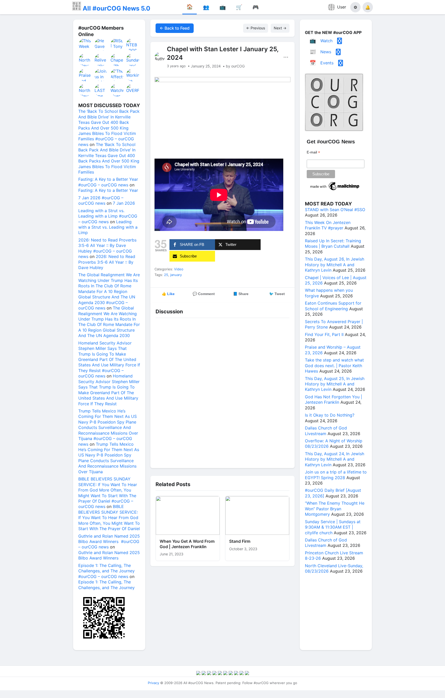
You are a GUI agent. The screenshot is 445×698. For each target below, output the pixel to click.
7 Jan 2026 (124, 203)
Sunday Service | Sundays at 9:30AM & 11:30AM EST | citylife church (333, 527)
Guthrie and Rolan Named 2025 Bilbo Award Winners (109, 555)
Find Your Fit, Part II (324, 334)
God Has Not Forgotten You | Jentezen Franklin (333, 399)
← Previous (255, 28)
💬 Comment (204, 294)
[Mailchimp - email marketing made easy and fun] (335, 190)
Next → (280, 28)
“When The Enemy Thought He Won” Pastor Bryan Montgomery (334, 509)
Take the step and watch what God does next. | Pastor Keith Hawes (334, 365)
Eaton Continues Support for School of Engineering (333, 305)
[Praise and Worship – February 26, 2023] (85, 74)
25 (166, 275)
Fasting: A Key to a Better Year (108, 190)
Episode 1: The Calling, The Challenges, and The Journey (106, 584)
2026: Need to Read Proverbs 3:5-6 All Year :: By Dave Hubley (106, 262)
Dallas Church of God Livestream (326, 430)
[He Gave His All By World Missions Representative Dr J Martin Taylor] (101, 44)
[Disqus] (222, 391)
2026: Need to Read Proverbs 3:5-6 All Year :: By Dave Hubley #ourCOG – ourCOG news (107, 248)
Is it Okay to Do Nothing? (329, 415)
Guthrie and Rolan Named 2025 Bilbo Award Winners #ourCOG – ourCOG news (109, 541)
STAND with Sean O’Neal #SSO (335, 209)
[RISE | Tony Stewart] (117, 44)
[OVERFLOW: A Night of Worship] (133, 90)
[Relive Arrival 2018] (101, 59)
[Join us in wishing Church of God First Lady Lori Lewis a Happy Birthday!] (101, 74)
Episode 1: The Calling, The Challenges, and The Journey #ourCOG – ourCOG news (106, 571)
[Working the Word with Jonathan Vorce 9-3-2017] (133, 74)
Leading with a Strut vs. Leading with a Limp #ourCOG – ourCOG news (107, 216)
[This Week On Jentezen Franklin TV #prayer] (85, 44)
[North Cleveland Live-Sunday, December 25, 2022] (85, 59)
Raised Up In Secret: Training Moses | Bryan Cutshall (333, 243)
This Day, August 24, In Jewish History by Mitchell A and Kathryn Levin (334, 459)
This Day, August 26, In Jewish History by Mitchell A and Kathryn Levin (334, 264)
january (176, 275)
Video (178, 269)
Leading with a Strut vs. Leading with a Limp (108, 227)
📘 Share (241, 294)
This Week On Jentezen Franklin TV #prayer (327, 225)
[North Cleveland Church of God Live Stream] (85, 90)
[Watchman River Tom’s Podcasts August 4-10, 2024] (117, 90)
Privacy (153, 683)
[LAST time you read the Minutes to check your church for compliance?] (101, 90)
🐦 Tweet (277, 294)
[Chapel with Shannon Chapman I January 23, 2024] (117, 59)
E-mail (313, 152)
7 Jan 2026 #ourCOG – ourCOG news (100, 200)
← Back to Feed (175, 28)
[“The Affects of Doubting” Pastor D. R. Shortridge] (117, 74)
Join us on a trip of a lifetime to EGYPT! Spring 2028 (336, 474)
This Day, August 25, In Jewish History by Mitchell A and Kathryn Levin (334, 384)
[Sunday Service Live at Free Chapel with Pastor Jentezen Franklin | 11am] (133, 59)
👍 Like (168, 294)
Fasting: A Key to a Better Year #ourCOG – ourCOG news (108, 182)
